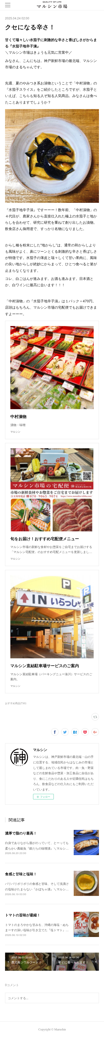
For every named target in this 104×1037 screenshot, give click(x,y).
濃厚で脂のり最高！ (21, 832)
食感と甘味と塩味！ (21, 873)
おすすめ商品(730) (15, 703)
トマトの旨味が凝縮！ (22, 914)
